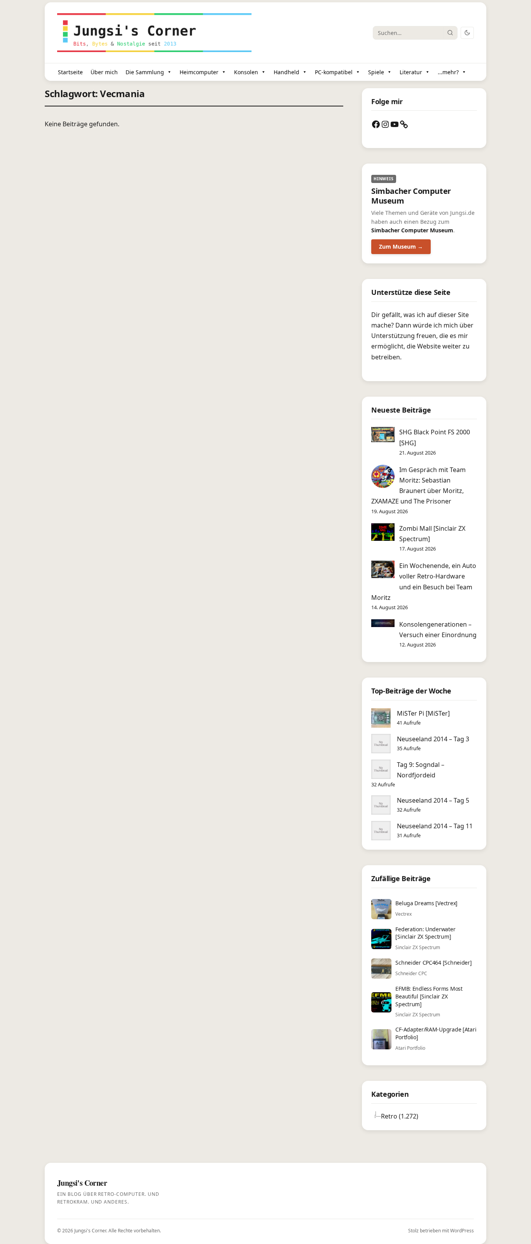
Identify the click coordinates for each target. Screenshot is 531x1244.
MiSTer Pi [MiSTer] (423, 713)
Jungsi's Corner (90, 1230)
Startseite (70, 72)
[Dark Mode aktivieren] (467, 33)
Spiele (376, 72)
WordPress (462, 1230)
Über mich (104, 72)
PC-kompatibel (334, 72)
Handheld (286, 72)
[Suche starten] (450, 32)
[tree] (424, 1116)
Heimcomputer (199, 72)
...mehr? (448, 72)
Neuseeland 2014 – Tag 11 (435, 826)
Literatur (411, 72)
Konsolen (246, 72)
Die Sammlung (145, 72)
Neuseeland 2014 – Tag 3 (433, 739)
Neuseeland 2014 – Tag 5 (433, 800)
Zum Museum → (401, 246)
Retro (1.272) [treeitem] (399, 1116)
